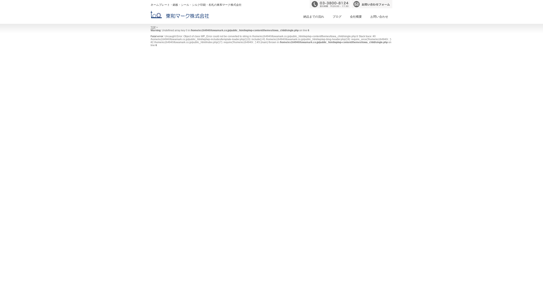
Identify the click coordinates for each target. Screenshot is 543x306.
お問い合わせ (379, 16)
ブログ (337, 16)
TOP (153, 27)
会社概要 (356, 16)
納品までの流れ (313, 16)
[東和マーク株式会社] (180, 14)
